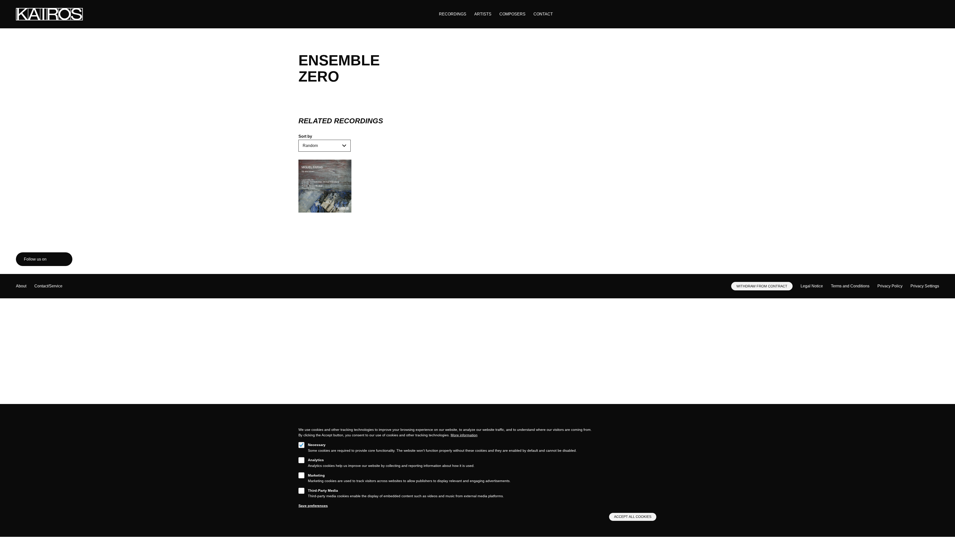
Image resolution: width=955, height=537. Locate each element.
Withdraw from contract (761, 286)
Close (654, 423)
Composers (512, 14)
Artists (482, 14)
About (21, 286)
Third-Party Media (323, 490)
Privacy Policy (890, 286)
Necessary (317, 445)
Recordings (452, 14)
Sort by (305, 136)
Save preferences (313, 506)
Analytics (316, 460)
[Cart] (924, 14)
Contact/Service (48, 286)
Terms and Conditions (850, 286)
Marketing (316, 475)
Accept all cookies (632, 517)
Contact (543, 14)
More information (464, 435)
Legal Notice (812, 286)
